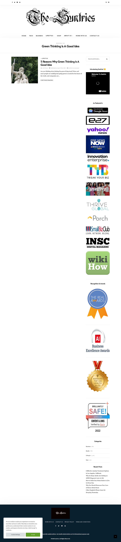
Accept (33, 534)
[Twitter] (14, 2)
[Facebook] (12, 2)
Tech (31, 36)
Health (87, 451)
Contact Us (94, 36)
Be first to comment (73, 68)
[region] (23, 528)
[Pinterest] (20, 2)
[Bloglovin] (17, 2)
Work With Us (81, 36)
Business (39, 36)
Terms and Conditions (83, 522)
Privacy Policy (69, 522)
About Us (68, 36)
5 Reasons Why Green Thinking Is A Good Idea (60, 63)
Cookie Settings (15, 534)
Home (24, 36)
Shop (59, 36)
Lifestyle (49, 36)
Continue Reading (47, 80)
